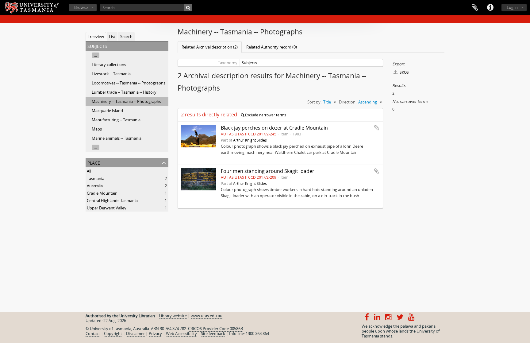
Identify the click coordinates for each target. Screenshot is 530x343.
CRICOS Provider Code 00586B (215, 328)
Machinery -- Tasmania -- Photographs (126, 101)
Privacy (155, 333)
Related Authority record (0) (271, 47)
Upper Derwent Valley (106, 208)
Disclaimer (135, 333)
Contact (93, 333)
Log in (512, 7)
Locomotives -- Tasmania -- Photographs (128, 83)
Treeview (96, 36)
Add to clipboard (377, 128)
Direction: (347, 102)
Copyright (113, 333)
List (112, 36)
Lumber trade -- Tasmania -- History (124, 92)
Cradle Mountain (102, 193)
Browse (81, 7)
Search (126, 36)
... (95, 55)
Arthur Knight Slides (250, 140)
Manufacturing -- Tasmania (116, 120)
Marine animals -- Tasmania (116, 138)
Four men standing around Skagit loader (267, 171)
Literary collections (109, 64)
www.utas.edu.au (206, 315)
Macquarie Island (107, 110)
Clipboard (474, 7)
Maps (97, 129)
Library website (173, 315)
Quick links (490, 7)
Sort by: (314, 102)
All (89, 171)
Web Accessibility (181, 333)
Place (93, 162)
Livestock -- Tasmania (111, 73)
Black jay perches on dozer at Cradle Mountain (274, 127)
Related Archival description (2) (210, 47)
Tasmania (95, 178)
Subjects (249, 62)
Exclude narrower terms (265, 115)
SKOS (404, 72)
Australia (95, 186)
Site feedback (213, 333)
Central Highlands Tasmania (112, 200)
